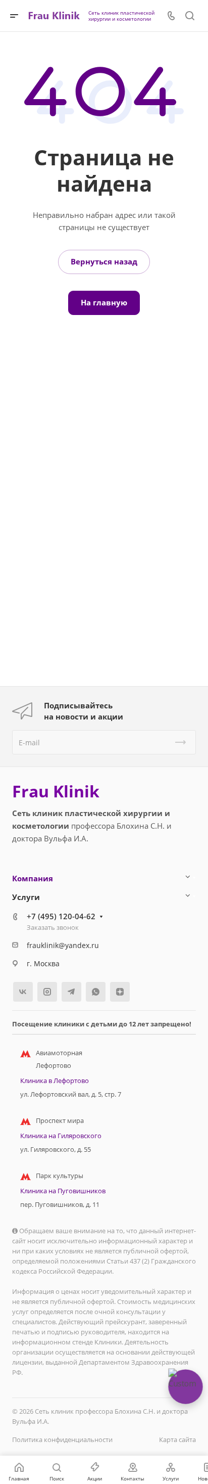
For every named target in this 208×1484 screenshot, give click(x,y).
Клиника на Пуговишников (63, 1190)
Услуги (26, 897)
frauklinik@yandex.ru (63, 945)
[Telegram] (71, 992)
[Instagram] (47, 992)
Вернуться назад (104, 261)
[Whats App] (96, 992)
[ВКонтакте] (23, 992)
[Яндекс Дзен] (120, 992)
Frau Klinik (55, 791)
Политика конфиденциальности (62, 1439)
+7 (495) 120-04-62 (61, 916)
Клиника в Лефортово (54, 1080)
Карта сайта (177, 1439)
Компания (32, 878)
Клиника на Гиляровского (60, 1135)
